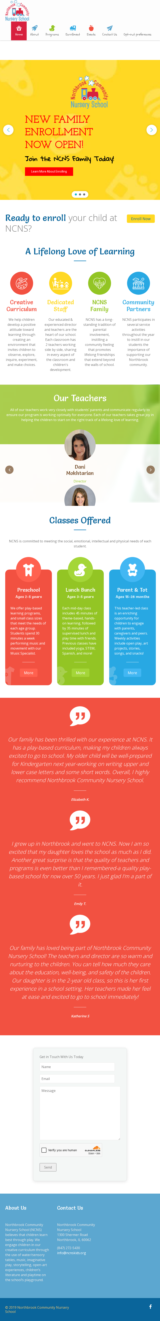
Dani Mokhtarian (80, 470)
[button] (8, 130)
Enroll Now (141, 218)
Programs (52, 34)
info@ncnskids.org (71, 1253)
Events (91, 34)
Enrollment (73, 34)
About (34, 34)
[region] (80, 130)
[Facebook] (150, 1307)
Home (19, 34)
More (28, 672)
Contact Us (109, 34)
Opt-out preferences (137, 34)
